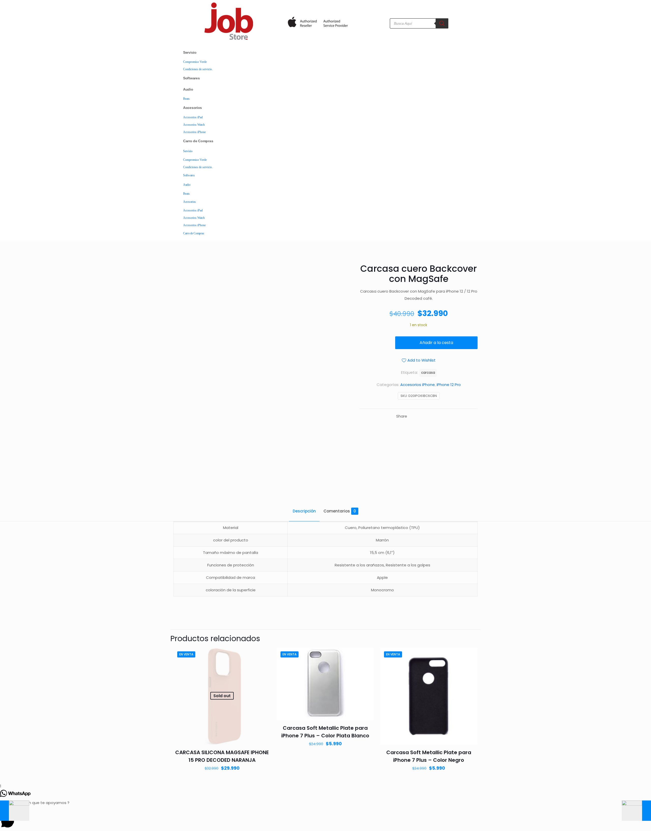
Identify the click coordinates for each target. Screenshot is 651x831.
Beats (186, 99)
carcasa (428, 372)
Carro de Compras (198, 141)
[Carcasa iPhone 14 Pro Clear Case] (636, 810)
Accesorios (192, 108)
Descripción (304, 511)
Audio (188, 89)
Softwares (191, 78)
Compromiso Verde (195, 62)
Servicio (190, 52)
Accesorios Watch (194, 124)
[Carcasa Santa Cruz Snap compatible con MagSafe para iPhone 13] (14, 810)
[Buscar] (442, 23)
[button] (325, 818)
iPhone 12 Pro (449, 384)
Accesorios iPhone (194, 132)
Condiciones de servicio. (198, 69)
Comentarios (339, 511)
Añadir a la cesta (436, 343)
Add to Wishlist (421, 360)
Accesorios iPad (193, 117)
